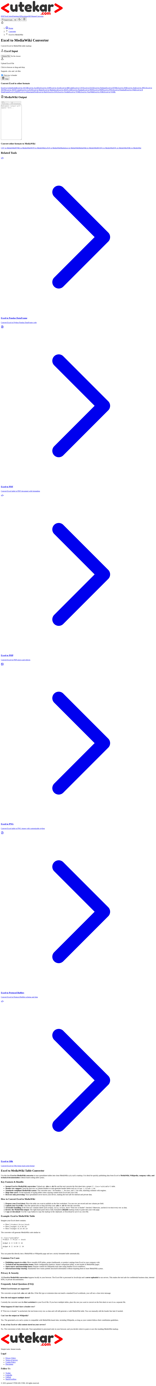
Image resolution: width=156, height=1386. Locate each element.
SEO (30, 16)
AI (20, 16)
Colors (10, 16)
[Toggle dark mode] (19, 19)
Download (16, 103)
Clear (6, 79)
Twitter (8, 1373)
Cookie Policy (10, 1362)
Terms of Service (11, 1360)
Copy (6, 103)
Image (34, 16)
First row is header (10, 75)
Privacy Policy (10, 1358)
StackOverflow (10, 1379)
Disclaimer (9, 1364)
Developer (24, 16)
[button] (78, 63)
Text (6, 16)
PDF (2, 16)
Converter (40, 16)
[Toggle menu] (24, 19)
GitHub (8, 1377)
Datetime (15, 16)
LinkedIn (8, 1375)
